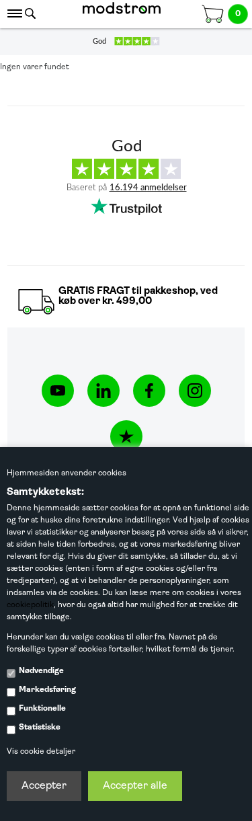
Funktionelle (42, 709)
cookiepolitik (30, 605)
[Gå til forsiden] (122, 14)
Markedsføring (47, 690)
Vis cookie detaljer (41, 752)
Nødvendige (41, 671)
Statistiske (39, 728)
